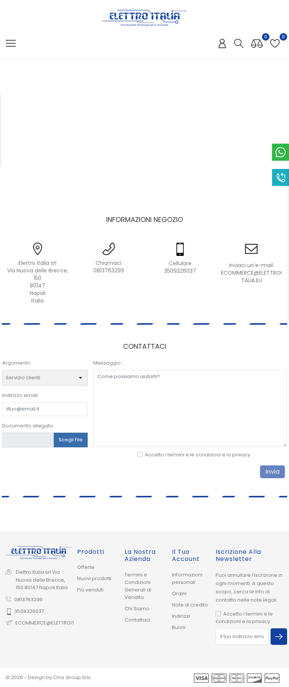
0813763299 (108, 270)
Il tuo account (186, 555)
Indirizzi (181, 616)
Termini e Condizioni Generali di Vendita (138, 586)
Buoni (179, 627)
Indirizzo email (20, 395)
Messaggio (107, 362)
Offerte (85, 567)
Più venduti (90, 589)
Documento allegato (27, 425)
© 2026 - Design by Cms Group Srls (48, 677)
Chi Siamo (137, 608)
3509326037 (29, 611)
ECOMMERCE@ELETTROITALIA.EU (251, 276)
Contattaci (137, 619)
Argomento (16, 362)
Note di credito (190, 604)
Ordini (179, 593)
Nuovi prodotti (94, 578)
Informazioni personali (187, 578)
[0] (257, 44)
